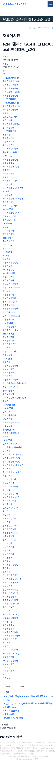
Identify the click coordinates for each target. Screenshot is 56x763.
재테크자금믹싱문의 (11, 106)
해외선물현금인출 (10, 95)
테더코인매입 (8, 184)
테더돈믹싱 (7, 347)
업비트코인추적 (9, 216)
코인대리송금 (8, 411)
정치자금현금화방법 (11, 422)
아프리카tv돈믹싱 (10, 330)
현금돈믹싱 (7, 642)
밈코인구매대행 (9, 415)
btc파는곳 (7, 223)
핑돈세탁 (6, 291)
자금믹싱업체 (8, 138)
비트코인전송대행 (10, 283)
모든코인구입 (8, 202)
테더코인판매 (8, 657)
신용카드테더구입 (10, 589)
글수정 (5, 714)
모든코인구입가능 (10, 493)
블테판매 (6, 450)
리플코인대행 (8, 340)
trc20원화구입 (9, 131)
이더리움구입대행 (10, 148)
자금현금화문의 (9, 280)
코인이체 (6, 568)
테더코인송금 (8, 585)
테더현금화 (7, 266)
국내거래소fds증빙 (11, 166)
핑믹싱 (5, 674)
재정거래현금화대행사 (12, 635)
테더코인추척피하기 (11, 433)
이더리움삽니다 (9, 312)
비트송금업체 (8, 276)
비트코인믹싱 (8, 177)
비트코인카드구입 (10, 639)
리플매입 (6, 489)
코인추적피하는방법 (11, 457)
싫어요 (22, 686)
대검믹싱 (6, 667)
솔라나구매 (7, 355)
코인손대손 (7, 504)
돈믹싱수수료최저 (10, 525)
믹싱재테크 (7, 244)
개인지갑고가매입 (10, 205)
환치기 (5, 401)
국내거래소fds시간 (11, 497)
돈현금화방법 (8, 241)
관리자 (36, 759)
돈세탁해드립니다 (10, 301)
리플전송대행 (8, 319)
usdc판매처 (8, 237)
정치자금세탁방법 (10, 649)
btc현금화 (7, 440)
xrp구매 (6, 521)
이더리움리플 (8, 230)
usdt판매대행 (9, 273)
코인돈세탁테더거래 (11, 315)
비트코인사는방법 (10, 564)
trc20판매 (7, 251)
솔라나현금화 (8, 145)
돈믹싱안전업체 (9, 500)
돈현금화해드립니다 (11, 81)
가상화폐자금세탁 (10, 180)
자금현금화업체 (9, 298)
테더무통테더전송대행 (12, 447)
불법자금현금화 (9, 539)
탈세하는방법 (8, 369)
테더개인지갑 (8, 610)
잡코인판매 (7, 418)
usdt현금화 (8, 209)
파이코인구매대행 (10, 109)
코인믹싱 (6, 134)
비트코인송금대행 (10, 308)
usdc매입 (7, 191)
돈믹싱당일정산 (9, 536)
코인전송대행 (8, 294)
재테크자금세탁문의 (11, 603)
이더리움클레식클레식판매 (14, 383)
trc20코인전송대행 (11, 77)
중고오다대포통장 (10, 152)
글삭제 (12, 714)
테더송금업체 (8, 305)
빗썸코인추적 (8, 628)
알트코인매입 (8, 234)
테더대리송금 (8, 163)
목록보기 (6, 710)
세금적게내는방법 (10, 262)
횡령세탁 (6, 436)
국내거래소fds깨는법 (12, 578)
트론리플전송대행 (10, 84)
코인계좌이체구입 (10, 443)
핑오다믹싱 (7, 514)
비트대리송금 (8, 475)
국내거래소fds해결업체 (13, 472)
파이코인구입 (8, 269)
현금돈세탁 (7, 468)
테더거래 (6, 362)
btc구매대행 (8, 333)
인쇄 (7, 692)
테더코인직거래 (9, 479)
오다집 (5, 226)
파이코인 (6, 113)
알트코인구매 (8, 127)
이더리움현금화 (9, 326)
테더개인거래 (8, 546)
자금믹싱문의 (8, 120)
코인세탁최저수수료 (11, 287)
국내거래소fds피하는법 (13, 198)
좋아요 (9, 686)
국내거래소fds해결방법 (13, 187)
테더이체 (6, 258)
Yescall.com (29, 759)
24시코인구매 (9, 429)
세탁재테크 (7, 155)
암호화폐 (6, 170)
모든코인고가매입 (10, 116)
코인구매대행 (8, 394)
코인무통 (6, 550)
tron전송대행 (9, 404)
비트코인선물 (8, 482)
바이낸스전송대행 (10, 660)
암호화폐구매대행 (10, 618)
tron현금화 (8, 323)
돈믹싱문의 (7, 426)
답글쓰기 (15, 710)
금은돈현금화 (8, 141)
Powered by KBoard (13, 717)
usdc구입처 (8, 255)
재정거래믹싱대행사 (11, 88)
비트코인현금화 (9, 529)
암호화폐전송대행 (10, 379)
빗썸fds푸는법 (9, 219)
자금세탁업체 (8, 173)
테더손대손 (7, 621)
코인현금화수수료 (10, 532)
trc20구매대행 (9, 99)
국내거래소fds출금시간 (13, 454)
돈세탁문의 (7, 194)
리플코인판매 (8, 337)
